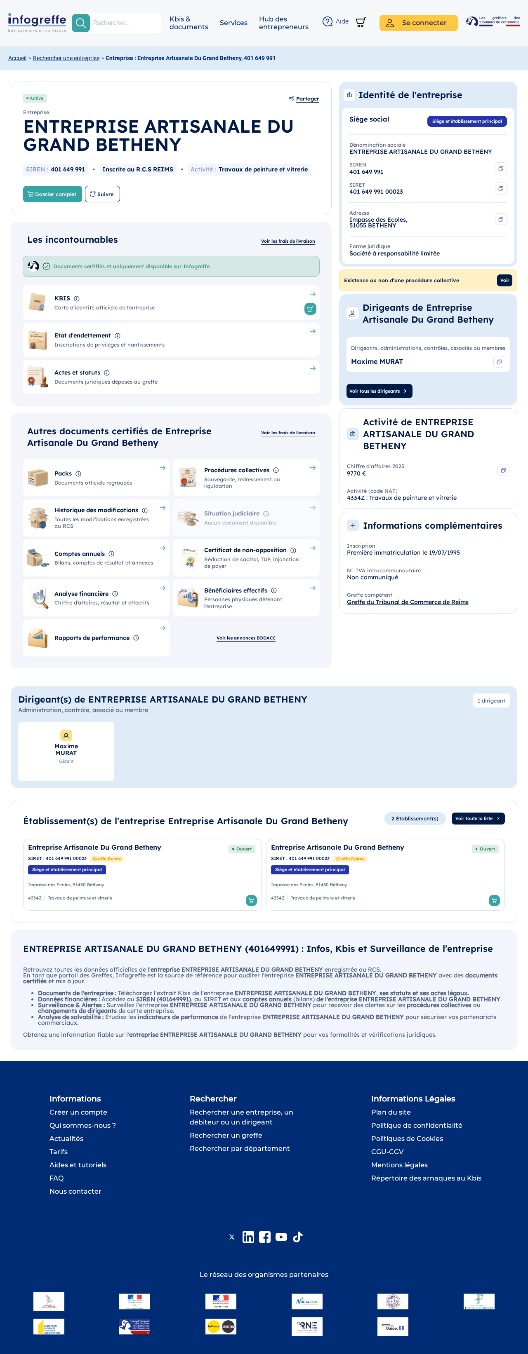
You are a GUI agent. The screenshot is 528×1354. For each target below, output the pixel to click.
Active (36, 98)
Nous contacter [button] (75, 1191)
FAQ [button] (57, 1178)
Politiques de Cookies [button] (407, 1139)
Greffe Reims (107, 859)
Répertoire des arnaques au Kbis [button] (426, 1178)
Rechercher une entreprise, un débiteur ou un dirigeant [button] (241, 1117)
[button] (189, 23)
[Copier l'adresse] (501, 219)
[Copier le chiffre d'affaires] (503, 470)
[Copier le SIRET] (501, 188)
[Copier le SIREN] (501, 168)
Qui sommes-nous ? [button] (83, 1125)
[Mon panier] (361, 23)
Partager (307, 98)
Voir (504, 280)
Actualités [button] (66, 1139)
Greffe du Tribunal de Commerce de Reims (408, 602)
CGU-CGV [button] (387, 1152)
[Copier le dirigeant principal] (499, 362)
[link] (142, 875)
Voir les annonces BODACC (246, 638)
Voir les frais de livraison (288, 241)
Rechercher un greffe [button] (226, 1135)
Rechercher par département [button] (240, 1149)
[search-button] (81, 23)
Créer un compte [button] (78, 1112)
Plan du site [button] (391, 1112)
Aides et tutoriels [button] (78, 1165)
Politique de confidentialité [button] (416, 1125)
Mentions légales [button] (399, 1165)
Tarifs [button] (59, 1152)
